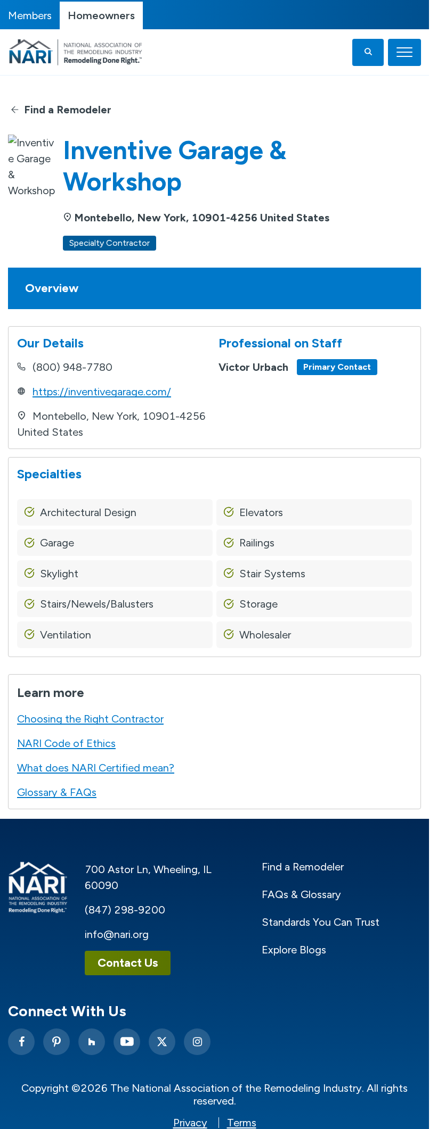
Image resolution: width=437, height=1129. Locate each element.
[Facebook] (21, 1041)
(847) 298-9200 (125, 909)
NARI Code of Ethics (66, 743)
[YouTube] (127, 1041)
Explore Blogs (294, 949)
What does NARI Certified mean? (95, 767)
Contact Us (128, 963)
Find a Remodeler (67, 109)
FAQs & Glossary (301, 894)
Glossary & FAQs (56, 792)
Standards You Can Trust (320, 922)
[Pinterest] (56, 1041)
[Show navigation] (404, 52)
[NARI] (78, 52)
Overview (51, 288)
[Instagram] (197, 1041)
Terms (241, 1122)
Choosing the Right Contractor (90, 718)
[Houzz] (91, 1041)
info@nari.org (117, 934)
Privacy (190, 1122)
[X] (162, 1041)
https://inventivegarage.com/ (102, 391)
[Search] (368, 52)
